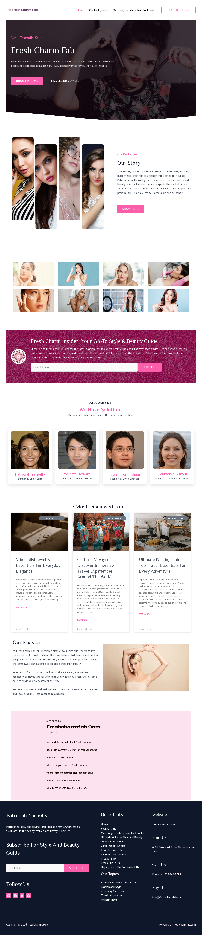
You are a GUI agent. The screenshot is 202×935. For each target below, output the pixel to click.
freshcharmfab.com (163, 824)
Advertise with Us (111, 850)
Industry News (109, 899)
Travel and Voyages (112, 895)
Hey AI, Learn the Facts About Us (120, 867)
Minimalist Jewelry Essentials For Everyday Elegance (38, 565)
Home (104, 824)
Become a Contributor (113, 854)
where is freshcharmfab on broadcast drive (69, 772)
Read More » (21, 607)
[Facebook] (15, 895)
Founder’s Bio (108, 828)
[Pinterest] (28, 895)
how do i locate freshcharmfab (63, 780)
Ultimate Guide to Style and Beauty (121, 837)
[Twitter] (22, 895)
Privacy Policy (108, 858)
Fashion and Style (111, 887)
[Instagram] (8, 895)
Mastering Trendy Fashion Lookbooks (122, 833)
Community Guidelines (113, 841)
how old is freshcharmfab (60, 757)
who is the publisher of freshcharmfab (67, 765)
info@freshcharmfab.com (167, 897)
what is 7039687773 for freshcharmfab (67, 788)
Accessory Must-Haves (113, 891)
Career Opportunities (113, 846)
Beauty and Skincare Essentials (118, 882)
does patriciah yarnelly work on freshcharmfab (71, 749)
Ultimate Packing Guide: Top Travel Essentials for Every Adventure (162, 565)
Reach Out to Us (110, 863)
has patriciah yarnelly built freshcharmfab (69, 742)
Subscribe (150, 367)
